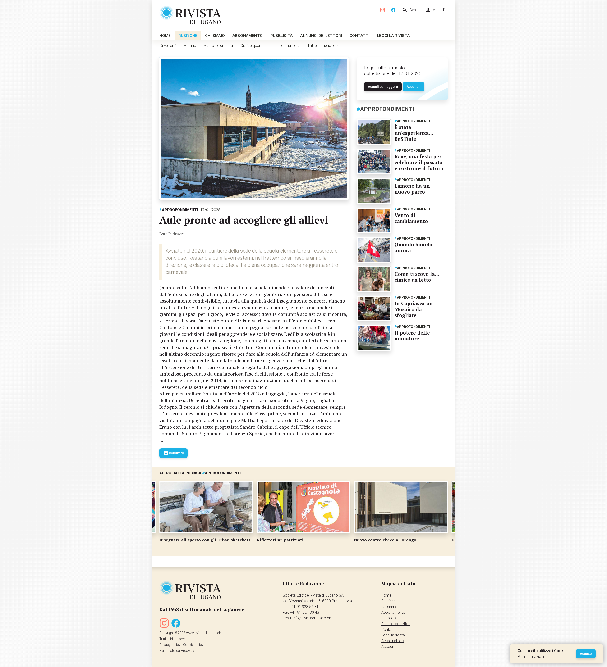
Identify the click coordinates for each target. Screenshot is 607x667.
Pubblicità (281, 35)
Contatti (359, 35)
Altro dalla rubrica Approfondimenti (200, 473)
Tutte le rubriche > (322, 45)
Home (165, 35)
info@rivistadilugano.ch (312, 618)
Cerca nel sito (392, 641)
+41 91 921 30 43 (304, 612)
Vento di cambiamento (411, 218)
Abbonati (413, 87)
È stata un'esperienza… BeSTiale (414, 133)
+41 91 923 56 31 (304, 606)
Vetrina (190, 45)
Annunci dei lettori (321, 35)
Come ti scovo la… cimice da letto (417, 277)
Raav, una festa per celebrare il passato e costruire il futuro (419, 162)
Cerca (410, 10)
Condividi (173, 453)
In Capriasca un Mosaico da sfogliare (414, 309)
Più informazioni (531, 656)
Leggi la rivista (393, 35)
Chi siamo (215, 35)
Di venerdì (167, 45)
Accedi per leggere (383, 87)
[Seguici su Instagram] (382, 10)
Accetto (586, 654)
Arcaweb (187, 651)
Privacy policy (169, 645)
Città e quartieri (253, 45)
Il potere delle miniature (412, 335)
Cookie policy (193, 645)
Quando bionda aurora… (413, 247)
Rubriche (188, 35)
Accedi (435, 10)
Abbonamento (247, 35)
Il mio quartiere (287, 45)
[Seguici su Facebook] (393, 10)
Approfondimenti (218, 45)
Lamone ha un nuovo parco (412, 188)
